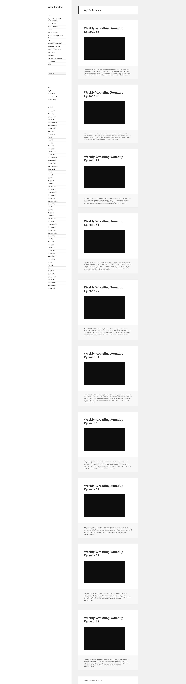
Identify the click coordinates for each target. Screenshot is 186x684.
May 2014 (50, 178)
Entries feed (51, 94)
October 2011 (51, 253)
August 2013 (51, 204)
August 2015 (51, 134)
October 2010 (51, 288)
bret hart (91, 330)
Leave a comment (125, 75)
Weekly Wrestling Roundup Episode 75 (103, 289)
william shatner (88, 139)
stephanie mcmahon (89, 268)
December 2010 (52, 282)
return (104, 530)
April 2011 (51, 271)
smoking (115, 464)
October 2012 (51, 230)
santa (110, 663)
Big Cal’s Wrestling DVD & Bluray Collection (55, 19)
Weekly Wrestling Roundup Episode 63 (103, 619)
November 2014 (52, 160)
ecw (97, 71)
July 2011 (50, 262)
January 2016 (51, 119)
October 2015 (51, 128)
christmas (106, 661)
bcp (92, 463)
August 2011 (51, 259)
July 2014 (50, 172)
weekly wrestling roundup (91, 75)
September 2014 (52, 166)
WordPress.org (52, 99)
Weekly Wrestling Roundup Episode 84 (103, 158)
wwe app (94, 468)
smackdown (96, 73)
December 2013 (52, 192)
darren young (98, 136)
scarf (111, 597)
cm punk (86, 71)
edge (97, 200)
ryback (127, 71)
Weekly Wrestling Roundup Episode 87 (103, 94)
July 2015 (50, 137)
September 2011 (52, 256)
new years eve (100, 597)
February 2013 (52, 218)
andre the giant (124, 262)
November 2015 (52, 125)
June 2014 (50, 175)
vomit (125, 73)
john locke (96, 266)
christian (100, 529)
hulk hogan (113, 330)
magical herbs (94, 464)
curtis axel (90, 200)
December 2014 (52, 157)
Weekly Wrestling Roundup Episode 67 (103, 487)
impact (107, 71)
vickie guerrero (119, 73)
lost (101, 266)
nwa (121, 71)
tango (120, 464)
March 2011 (51, 274)
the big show (104, 73)
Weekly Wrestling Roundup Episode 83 (103, 223)
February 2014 (52, 186)
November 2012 (52, 227)
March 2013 (51, 215)
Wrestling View (55, 7)
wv (108, 75)
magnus (94, 530)
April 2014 (51, 181)
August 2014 (51, 169)
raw (124, 71)
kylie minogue (128, 396)
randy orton (116, 266)
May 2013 (50, 210)
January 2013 (51, 221)
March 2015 (51, 149)
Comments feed (52, 97)
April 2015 (51, 146)
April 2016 (51, 114)
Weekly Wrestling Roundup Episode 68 (103, 421)
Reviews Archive (52, 26)
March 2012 (51, 245)
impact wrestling (114, 71)
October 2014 (51, 163)
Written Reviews (52, 32)
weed (108, 466)
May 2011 (50, 268)
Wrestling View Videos (54, 49)
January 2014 (51, 189)
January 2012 (51, 250)
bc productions (120, 329)
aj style (120, 134)
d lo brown (104, 264)
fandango (120, 264)
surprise (93, 202)
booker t (126, 198)
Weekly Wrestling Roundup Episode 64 (103, 553)
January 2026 (51, 111)
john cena (86, 332)
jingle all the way (98, 663)
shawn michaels (88, 73)
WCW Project (52, 52)
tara (123, 464)
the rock (125, 332)
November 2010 (52, 285)
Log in (49, 91)
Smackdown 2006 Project (55, 43)
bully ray (97, 264)
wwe (110, 75)
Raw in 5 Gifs (51, 61)
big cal (120, 69)
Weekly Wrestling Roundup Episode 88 (103, 29)
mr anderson (106, 266)
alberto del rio (123, 461)
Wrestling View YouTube (55, 58)
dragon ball (103, 330)
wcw (129, 73)
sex (128, 200)
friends (125, 264)
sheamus (105, 332)
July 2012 (50, 239)
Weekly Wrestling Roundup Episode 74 (103, 355)
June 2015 (50, 140)
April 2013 (51, 213)
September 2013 (52, 201)
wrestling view (103, 75)
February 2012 (52, 247)
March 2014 (51, 183)
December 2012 (52, 224)
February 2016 (52, 117)
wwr (116, 75)
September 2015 (52, 131)
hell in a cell (102, 71)
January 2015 (51, 154)
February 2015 (52, 151)
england (108, 529)
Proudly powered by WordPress (93, 680)
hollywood (109, 463)
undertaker (87, 334)
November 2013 (52, 195)
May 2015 (50, 143)
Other (49, 40)
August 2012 (51, 236)
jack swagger (87, 530)
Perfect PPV (51, 55)
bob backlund (126, 69)
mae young (93, 597)
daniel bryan (110, 264)
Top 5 (49, 64)
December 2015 (52, 122)
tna (109, 73)
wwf (114, 75)
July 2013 (50, 207)
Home (49, 16)
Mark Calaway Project (54, 46)
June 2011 (50, 265)
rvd (104, 464)
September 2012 (52, 233)
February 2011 (52, 277)
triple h (113, 73)
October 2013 (51, 198)
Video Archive (52, 23)
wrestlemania (112, 334)
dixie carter (92, 71)
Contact (50, 29)
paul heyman (120, 200)
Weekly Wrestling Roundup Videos (55, 36)
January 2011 (51, 279)
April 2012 (51, 242)
